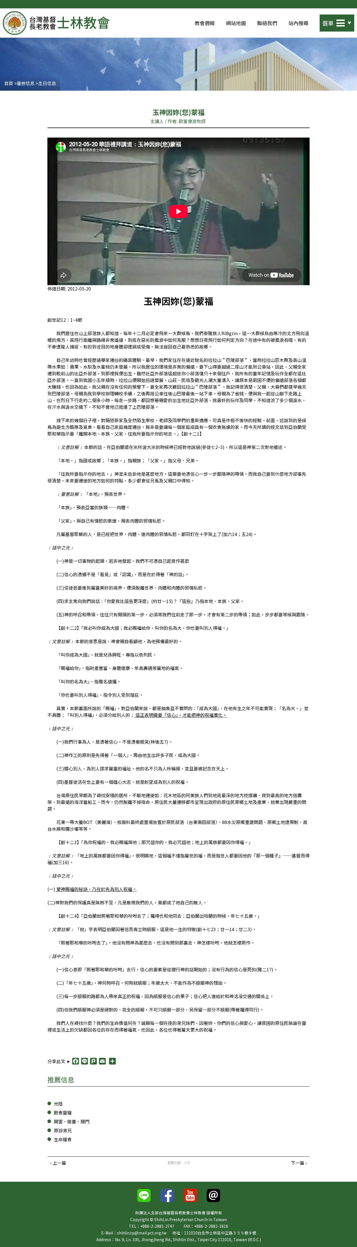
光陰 (58, 1103)
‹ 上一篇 (58, 1162)
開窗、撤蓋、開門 (72, 1121)
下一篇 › (299, 1162)
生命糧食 (63, 1139)
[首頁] (56, 23)
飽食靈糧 (63, 1112)
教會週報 (205, 23)
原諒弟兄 (63, 1130)
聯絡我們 (267, 23)
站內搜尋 (298, 23)
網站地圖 (236, 23)
